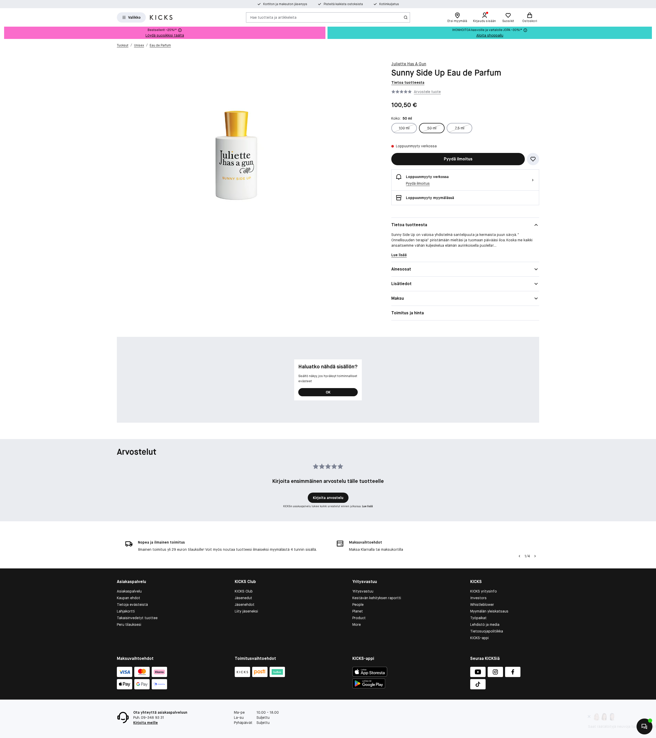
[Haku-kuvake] (406, 17)
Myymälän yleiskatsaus (489, 611)
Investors (478, 598)
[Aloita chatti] (644, 726)
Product (359, 618)
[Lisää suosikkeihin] (533, 159)
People (358, 604)
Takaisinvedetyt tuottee (137, 618)
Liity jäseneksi (246, 611)
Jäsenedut (243, 598)
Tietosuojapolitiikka (486, 631)
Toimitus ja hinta (407, 313)
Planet (357, 611)
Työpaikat (478, 618)
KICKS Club (244, 591)
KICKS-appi (479, 638)
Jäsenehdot (244, 604)
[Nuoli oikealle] (535, 556)
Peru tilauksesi (129, 624)
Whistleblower (482, 604)
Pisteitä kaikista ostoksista (343, 4)
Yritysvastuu (362, 591)
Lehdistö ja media (484, 624)
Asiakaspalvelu (129, 591)
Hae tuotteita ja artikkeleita (273, 17)
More (356, 624)
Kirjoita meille (145, 722)
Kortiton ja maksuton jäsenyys (285, 4)
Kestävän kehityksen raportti (376, 598)
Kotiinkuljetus (389, 4)
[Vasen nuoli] (519, 556)
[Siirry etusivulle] (161, 17)
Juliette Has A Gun (408, 64)
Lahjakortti (126, 611)
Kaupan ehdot (128, 598)
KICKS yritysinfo (483, 591)
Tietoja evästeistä (132, 604)
